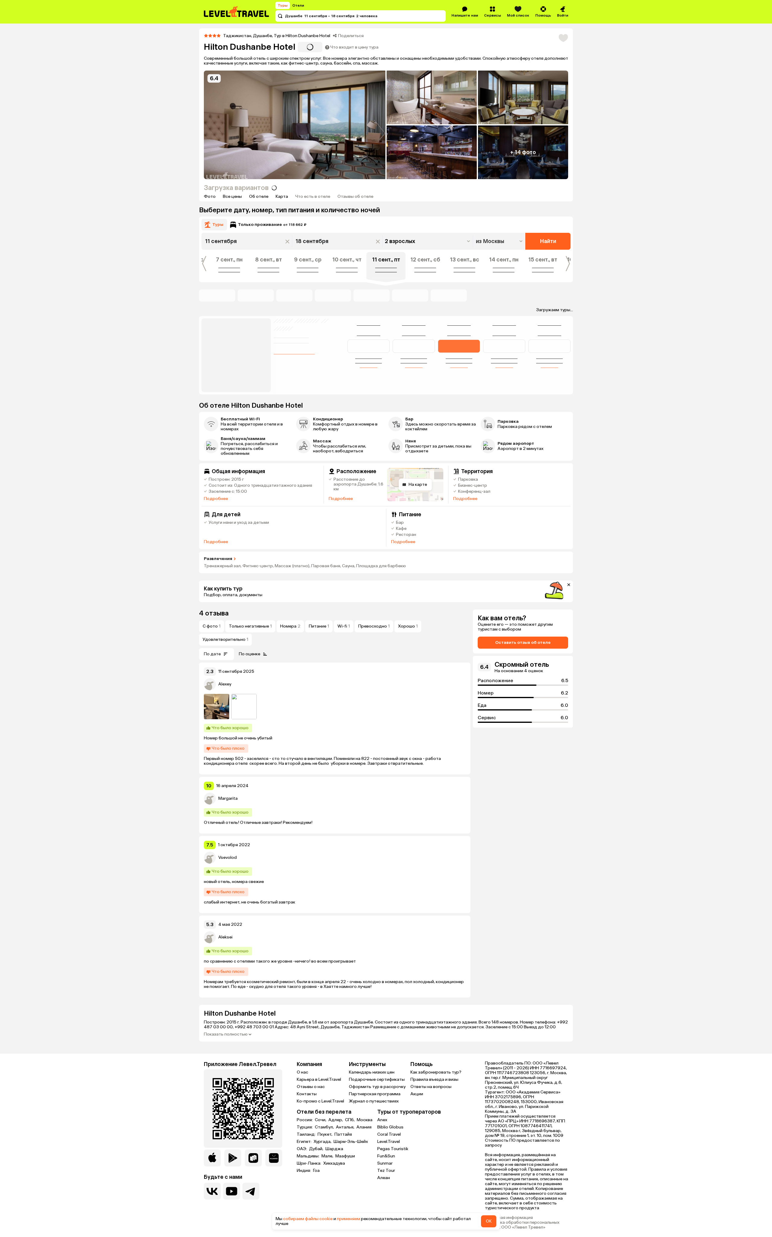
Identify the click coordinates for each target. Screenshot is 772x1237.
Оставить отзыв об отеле (523, 642)
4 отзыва (214, 613)
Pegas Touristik (392, 1148)
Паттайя (343, 1134)
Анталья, (345, 1127)
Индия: (304, 1170)
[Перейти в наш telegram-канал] (250, 1191)
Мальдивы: (308, 1156)
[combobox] (500, 241)
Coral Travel (389, 1134)
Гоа (316, 1170)
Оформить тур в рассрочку (377, 1086)
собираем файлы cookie (308, 1218)
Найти (548, 241)
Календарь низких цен (371, 1072)
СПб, (350, 1120)
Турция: (305, 1127)
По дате (212, 653)
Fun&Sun (386, 1156)
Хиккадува (334, 1163)
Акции (416, 1093)
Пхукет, (325, 1134)
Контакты (307, 1093)
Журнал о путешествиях (374, 1101)
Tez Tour (386, 1170)
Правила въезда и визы (434, 1079)
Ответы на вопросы (430, 1086)
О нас (302, 1072)
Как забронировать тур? (435, 1072)
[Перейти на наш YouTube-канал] (231, 1191)
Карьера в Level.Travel (319, 1079)
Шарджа (334, 1149)
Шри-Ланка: (309, 1163)
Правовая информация (509, 1217)
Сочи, (321, 1120)
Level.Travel (388, 1141)
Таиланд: (306, 1134)
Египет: (304, 1141)
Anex (382, 1119)
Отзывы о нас (311, 1086)
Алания (364, 1127)
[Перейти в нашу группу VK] (212, 1191)
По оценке (249, 653)
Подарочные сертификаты (377, 1079)
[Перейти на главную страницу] (237, 12)
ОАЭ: (302, 1149)
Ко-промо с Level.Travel (320, 1101)
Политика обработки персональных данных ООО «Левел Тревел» (522, 1225)
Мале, (327, 1156)
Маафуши (345, 1156)
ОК (489, 1221)
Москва (364, 1120)
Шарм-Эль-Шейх (351, 1141)
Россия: (305, 1120)
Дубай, (316, 1149)
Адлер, (336, 1120)
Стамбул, (325, 1127)
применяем (348, 1218)
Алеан (383, 1177)
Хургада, (323, 1141)
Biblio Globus (390, 1127)
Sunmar (385, 1163)
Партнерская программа (374, 1093)
